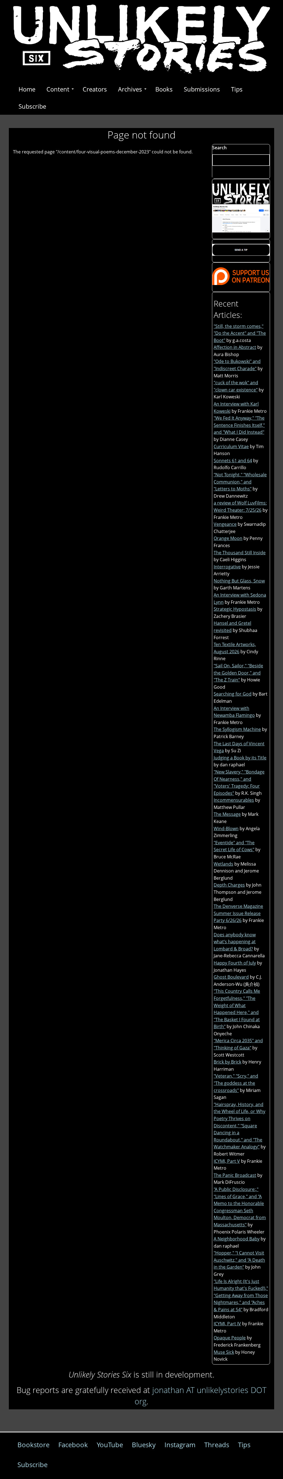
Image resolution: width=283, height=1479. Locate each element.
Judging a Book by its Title (240, 758)
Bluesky (144, 1444)
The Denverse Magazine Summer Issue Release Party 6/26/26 (238, 913)
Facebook (73, 1444)
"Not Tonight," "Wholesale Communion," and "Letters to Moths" (240, 482)
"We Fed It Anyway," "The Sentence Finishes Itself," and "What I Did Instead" (239, 425)
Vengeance (225, 524)
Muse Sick (224, 1352)
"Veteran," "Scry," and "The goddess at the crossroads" (236, 1083)
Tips (237, 89)
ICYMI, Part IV (227, 1324)
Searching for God (232, 694)
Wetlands (223, 864)
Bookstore (33, 1444)
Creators (95, 89)
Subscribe (32, 106)
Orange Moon (228, 538)
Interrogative (227, 567)
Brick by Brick (227, 1062)
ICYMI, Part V (227, 1161)
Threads (216, 1444)
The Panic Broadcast (235, 1175)
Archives (130, 89)
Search (219, 148)
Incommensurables (234, 800)
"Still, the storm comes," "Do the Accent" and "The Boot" (240, 333)
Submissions (202, 89)
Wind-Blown (226, 828)
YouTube (110, 1444)
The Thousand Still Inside (240, 553)
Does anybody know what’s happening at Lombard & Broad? (235, 942)
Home (27, 89)
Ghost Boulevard (231, 977)
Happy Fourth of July (235, 963)
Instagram (179, 1444)
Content (57, 89)
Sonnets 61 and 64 (233, 461)
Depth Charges (229, 885)
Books (164, 89)
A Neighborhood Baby (237, 1239)
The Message (227, 814)
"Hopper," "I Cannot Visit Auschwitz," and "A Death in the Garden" (239, 1260)
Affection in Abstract (235, 347)
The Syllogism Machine (237, 729)
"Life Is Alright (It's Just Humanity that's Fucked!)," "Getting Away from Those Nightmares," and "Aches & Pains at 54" (241, 1295)
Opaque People (230, 1338)
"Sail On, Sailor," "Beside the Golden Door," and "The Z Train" (238, 673)
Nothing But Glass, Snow (239, 581)
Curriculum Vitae (231, 446)
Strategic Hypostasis (235, 609)
